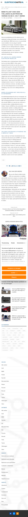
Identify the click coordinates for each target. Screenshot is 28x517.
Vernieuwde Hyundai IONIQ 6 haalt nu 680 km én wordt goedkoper (19, 308)
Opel (3, 343)
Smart (19, 345)
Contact (3, 488)
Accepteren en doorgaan (14, 268)
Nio (19, 341)
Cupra (24, 330)
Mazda (18, 339)
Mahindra (12, 339)
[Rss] (17, 513)
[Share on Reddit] (16, 166)
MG (11, 341)
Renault (4, 345)
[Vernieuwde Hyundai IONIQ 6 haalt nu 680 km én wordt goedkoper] (5, 309)
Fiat (11, 332)
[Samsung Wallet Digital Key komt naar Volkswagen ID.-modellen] (5, 291)
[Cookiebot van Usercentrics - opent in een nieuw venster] (20, 239)
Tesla (2, 394)
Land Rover (4, 337)
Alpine (8, 328)
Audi (21, 328)
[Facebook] (10, 513)
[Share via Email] (20, 166)
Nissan (23, 341)
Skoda (14, 345)
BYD (7, 330)
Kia (2, 423)
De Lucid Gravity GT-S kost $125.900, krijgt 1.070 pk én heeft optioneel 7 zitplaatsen (18, 299)
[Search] (26, 2)
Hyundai (3, 377)
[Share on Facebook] (9, 166)
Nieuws (3, 469)
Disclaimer (3, 495)
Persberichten (4, 472)
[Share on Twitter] (11, 166)
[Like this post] (7, 166)
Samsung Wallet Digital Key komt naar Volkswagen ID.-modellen (18, 290)
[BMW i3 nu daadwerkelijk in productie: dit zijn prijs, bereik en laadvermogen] (14, 233)
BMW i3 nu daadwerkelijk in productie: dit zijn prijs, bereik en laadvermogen (19, 317)
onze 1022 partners (10, 250)
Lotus (22, 337)
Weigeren (14, 277)
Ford (20, 332)
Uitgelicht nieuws (5, 478)
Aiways (3, 328)
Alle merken (4, 365)
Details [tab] (13, 243)
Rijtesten (3, 475)
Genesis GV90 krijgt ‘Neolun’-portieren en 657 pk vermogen (13, 282)
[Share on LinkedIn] (14, 166)
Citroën (18, 330)
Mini (15, 341)
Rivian (9, 345)
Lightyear (16, 337)
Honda (3, 374)
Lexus (10, 337)
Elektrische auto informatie (7, 459)
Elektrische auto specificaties (8, 462)
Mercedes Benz (5, 341)
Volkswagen (5, 350)
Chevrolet (12, 330)
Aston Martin (15, 328)
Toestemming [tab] (5, 243)
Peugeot (8, 343)
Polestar (15, 343)
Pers (2, 501)
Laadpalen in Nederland (7, 465)
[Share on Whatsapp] (17, 166)
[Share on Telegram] (19, 166)
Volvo (11, 350)
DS (7, 332)
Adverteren (4, 485)
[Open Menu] (1, 2)
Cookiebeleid (4, 491)
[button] (2, 236)
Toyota (3, 397)
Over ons (3, 498)
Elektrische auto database (7, 456)
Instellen (13, 272)
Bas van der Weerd (8, 17)
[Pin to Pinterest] (12, 166)
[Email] (14, 513)
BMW (3, 160)
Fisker (15, 332)
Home (2, 7)
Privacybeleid (4, 504)
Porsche (21, 343)
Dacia (3, 332)
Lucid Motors (5, 339)
